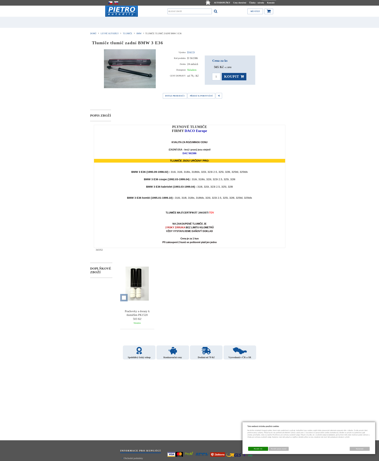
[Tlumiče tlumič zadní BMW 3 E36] (130, 69)
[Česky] (110, 3)
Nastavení (359, 449)
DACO (191, 52)
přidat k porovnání (201, 96)
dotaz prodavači (175, 96)
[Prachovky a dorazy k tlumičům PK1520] (137, 284)
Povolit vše (258, 449)
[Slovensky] (116, 3)
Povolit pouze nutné (279, 449)
